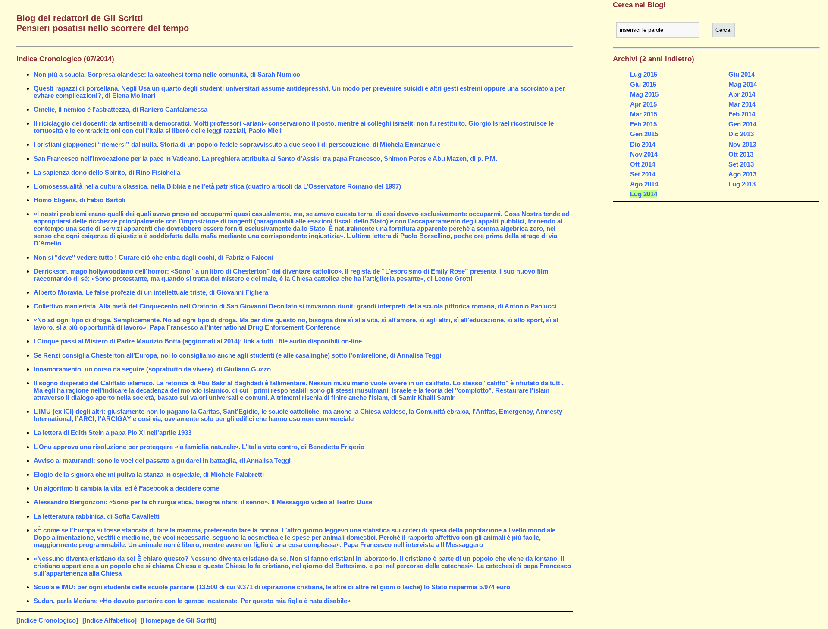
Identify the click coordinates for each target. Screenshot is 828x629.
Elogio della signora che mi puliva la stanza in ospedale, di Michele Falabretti (149, 474)
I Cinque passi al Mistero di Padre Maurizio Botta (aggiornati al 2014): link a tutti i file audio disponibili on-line (198, 341)
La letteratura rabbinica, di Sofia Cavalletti (97, 516)
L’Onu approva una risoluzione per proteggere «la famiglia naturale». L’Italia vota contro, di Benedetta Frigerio (199, 446)
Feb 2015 (643, 124)
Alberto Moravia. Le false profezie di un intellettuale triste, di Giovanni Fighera (151, 292)
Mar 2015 (643, 114)
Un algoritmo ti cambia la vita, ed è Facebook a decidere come (126, 488)
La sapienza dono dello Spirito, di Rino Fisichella (107, 172)
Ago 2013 (742, 174)
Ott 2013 (740, 154)
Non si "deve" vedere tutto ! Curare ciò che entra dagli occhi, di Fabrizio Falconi (153, 257)
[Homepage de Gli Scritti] (178, 620)
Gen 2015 (644, 134)
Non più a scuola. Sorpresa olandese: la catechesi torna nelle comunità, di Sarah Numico (167, 74)
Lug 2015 (643, 74)
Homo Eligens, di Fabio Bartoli (79, 200)
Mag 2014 (742, 84)
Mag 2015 (644, 94)
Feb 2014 (741, 114)
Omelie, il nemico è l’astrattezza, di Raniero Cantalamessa (120, 109)
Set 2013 (741, 164)
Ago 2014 (644, 184)
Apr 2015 (643, 104)
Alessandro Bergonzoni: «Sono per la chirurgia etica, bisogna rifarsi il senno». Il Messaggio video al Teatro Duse (203, 502)
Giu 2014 (741, 74)
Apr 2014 (741, 94)
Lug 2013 (742, 184)
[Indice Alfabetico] (109, 620)
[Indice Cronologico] (47, 620)
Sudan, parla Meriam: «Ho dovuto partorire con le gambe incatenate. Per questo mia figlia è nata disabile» (192, 600)
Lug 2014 (643, 194)
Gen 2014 (742, 124)
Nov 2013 (742, 144)
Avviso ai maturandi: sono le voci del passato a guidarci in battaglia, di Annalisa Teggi (162, 460)
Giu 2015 (643, 84)
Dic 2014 (643, 144)
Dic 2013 (741, 134)
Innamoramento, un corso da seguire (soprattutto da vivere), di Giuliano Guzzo (152, 369)
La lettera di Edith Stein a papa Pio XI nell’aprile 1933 (112, 432)
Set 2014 (643, 174)
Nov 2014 (644, 154)
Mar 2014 (742, 104)
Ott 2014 (642, 164)
